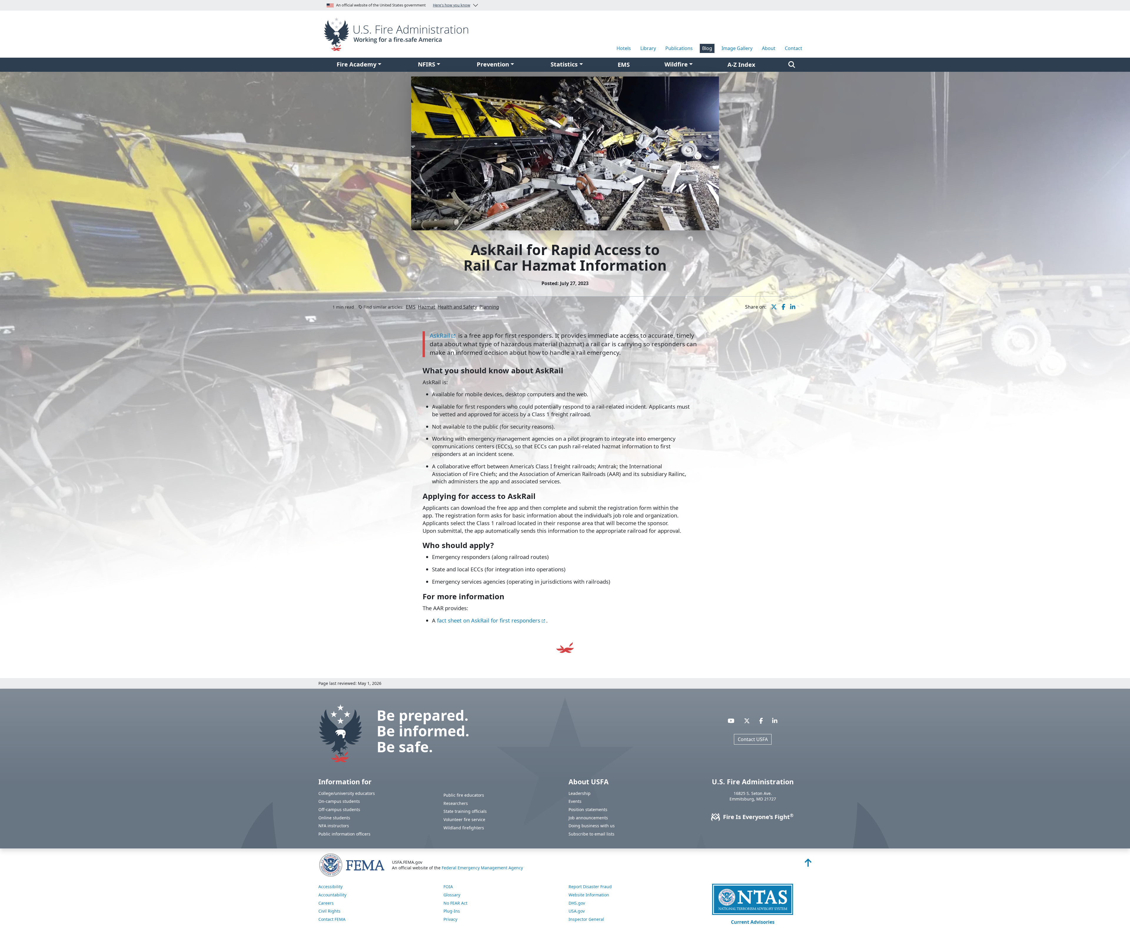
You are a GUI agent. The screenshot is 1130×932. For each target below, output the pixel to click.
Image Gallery (737, 48)
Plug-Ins (451, 911)
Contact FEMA (331, 919)
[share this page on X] (774, 307)
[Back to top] (808, 864)
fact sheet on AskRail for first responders (488, 620)
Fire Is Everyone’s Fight (757, 817)
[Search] (791, 64)
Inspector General (586, 919)
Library (648, 48)
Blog (707, 48)
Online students (334, 818)
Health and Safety (457, 307)
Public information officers (344, 834)
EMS (411, 307)
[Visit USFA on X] (747, 720)
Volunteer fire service (464, 819)
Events (575, 801)
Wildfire (676, 64)
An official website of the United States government (403, 5)
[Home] (398, 33)
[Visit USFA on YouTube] (731, 720)
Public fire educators (463, 795)
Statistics (564, 64)
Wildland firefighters (463, 828)
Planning (489, 307)
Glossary (451, 895)
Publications (679, 48)
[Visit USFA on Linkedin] (775, 720)
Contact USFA (753, 739)
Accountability (332, 895)
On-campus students (339, 801)
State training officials (465, 811)
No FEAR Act (455, 903)
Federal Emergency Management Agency (482, 868)
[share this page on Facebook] (783, 307)
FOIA (448, 886)
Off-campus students (339, 809)
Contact (793, 48)
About (768, 48)
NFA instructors (333, 825)
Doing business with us (592, 825)
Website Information (589, 895)
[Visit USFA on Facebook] (761, 720)
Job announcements (588, 818)
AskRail (440, 335)
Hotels (623, 48)
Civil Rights (329, 911)
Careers (326, 903)
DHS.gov (577, 903)
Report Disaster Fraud (590, 886)
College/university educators (346, 793)
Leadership (580, 793)
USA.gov (577, 911)
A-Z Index (741, 65)
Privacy (450, 919)
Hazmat (426, 307)
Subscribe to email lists (591, 834)
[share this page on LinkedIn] (792, 307)
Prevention (493, 64)
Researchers (455, 803)
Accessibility (330, 886)
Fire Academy (356, 64)
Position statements (588, 809)
